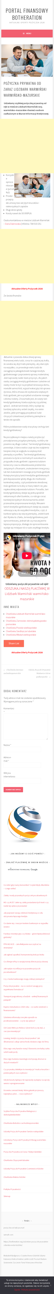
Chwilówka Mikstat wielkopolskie (21, 634)
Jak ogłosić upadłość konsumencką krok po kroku (24, 954)
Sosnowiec (8, 1262)
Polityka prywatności (30, 1289)
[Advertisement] (27, 146)
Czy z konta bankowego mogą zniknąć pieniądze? (24, 979)
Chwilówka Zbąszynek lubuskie (16, 1160)
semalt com (8, 1234)
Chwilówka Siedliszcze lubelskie (21, 631)
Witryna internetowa (8, 774)
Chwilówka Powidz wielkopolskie (21, 627)
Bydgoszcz (16, 1255)
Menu (28, 33)
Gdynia (42, 1255)
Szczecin (17, 1262)
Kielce (14, 1259)
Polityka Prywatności (12, 1189)
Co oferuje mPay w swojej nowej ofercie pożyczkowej (26, 961)
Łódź (31, 1259)
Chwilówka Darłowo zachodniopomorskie (13, 671)
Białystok (7, 1255)
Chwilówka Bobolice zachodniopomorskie (21, 1123)
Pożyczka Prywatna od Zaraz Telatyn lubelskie (22, 1151)
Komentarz (8, 710)
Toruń (23, 1262)
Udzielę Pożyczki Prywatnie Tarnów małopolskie (23, 1131)
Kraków (20, 1259)
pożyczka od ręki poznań (14, 1227)
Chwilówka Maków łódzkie (14, 1177)
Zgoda (17, 1289)
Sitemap (7, 1196)
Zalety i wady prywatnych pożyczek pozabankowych (25, 895)
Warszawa (30, 1262)
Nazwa (7, 744)
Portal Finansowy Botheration (27, 14)
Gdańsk (36, 1255)
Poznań (37, 1259)
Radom (44, 1259)
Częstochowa (26, 1255)
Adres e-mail (7, 759)
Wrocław (38, 1262)
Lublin (26, 1259)
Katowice (7, 1259)
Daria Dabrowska (13, 223)
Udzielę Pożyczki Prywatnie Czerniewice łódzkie (23, 1168)
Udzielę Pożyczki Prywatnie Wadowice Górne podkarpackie (39, 673)
